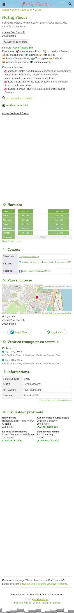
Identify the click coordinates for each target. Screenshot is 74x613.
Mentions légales (22, 603)
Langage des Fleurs (48, 431)
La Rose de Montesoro (14, 431)
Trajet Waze (21, 332)
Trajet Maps (57, 332)
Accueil (4, 4)
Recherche (70, 4)
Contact (36, 603)
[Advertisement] (37, 158)
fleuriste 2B (44, 583)
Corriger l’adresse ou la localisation (56, 313)
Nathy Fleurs (9, 417)
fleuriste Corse (29, 583)
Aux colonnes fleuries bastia (53, 417)
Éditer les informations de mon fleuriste (56, 400)
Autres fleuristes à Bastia (15, 113)
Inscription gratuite (51, 603)
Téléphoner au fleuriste (29, 257)
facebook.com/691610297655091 (36, 271)
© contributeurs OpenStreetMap (57, 287)
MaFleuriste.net (40, 599)
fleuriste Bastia (59, 583)
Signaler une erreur (12, 241)
